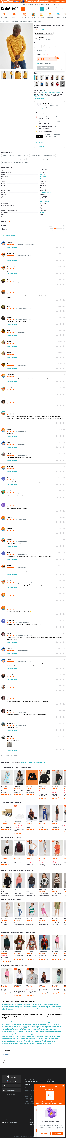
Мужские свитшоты (37, 1004)
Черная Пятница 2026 (11, 1122)
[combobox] (33, 9)
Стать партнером (28, 4)
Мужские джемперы (40, 762)
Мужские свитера (27, 762)
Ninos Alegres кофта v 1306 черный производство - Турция (35, 1034)
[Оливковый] (57, 77)
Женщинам (6, 1057)
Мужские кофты (14, 1006)
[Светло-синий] (42, 84)
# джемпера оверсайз (48, 159)
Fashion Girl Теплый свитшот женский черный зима (35, 1043)
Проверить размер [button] (42, 50)
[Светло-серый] (36, 84)
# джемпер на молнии (33, 159)
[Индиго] (47, 77)
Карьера (27, 1084)
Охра (58, 92)
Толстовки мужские (53, 1008)
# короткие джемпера (49, 155)
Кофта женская (48, 1004)
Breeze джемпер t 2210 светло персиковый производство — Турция (22, 1038)
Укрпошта (30, 1122)
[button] (58, 67)
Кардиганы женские (25, 1006)
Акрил (42, 212)
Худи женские (15, 1004)
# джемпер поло (6, 159)
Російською (44, 1133)
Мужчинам (6, 1060)
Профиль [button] (48, 9)
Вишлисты (56, 9)
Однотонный (44, 201)
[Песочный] (62, 77)
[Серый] (47, 84)
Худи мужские (6, 1004)
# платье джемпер (35, 155)
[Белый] (42, 77)
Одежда (6, 1054)
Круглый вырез (39, 96)
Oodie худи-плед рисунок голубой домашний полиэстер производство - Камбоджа (27, 1021)
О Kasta (49, 1079)
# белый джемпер (7, 162)
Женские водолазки (24, 1008)
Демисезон (52, 92)
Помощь (55, 4)
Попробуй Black (10, 1090)
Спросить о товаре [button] (48, 108)
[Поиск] (42, 9)
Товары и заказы (51, 1081)
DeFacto (44, 92)
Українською (57, 1133)
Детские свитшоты (11, 1008)
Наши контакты (29, 1079)
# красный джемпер (22, 155)
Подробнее (40, 98)
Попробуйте (15, 7)
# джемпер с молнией (8, 155)
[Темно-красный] (57, 84)
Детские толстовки (49, 1006)
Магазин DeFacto (47, 103)
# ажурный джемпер (19, 159)
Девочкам (6, 1062)
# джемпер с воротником (21, 162)
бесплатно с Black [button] (44, 118)
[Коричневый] (52, 77)
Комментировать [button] (12, 247)
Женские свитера (25, 1004)
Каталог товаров (10, 1094)
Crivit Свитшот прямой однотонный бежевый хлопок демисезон (43, 1028)
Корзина (62, 9)
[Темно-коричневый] (52, 84)
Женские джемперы (8, 1009)
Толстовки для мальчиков (39, 1008)
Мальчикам (6, 1064)
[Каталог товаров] (23, 9)
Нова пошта (31, 1124)
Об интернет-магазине (31, 1081)
